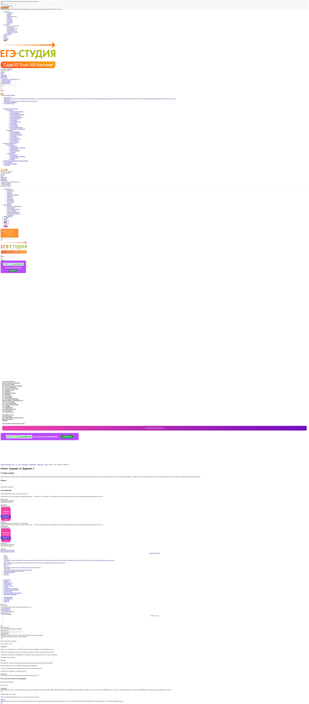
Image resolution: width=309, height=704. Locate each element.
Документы (9, 20)
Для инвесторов (8, 598)
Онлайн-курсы (7, 100)
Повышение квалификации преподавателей (16, 160)
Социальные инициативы (11, 588)
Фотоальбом (10, 21)
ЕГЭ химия (77, 98)
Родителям (6, 574)
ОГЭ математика (118, 98)
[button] (2, 442)
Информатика (25, 101)
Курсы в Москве (10, 29)
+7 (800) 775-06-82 (6, 80)
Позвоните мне (5, 633)
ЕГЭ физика (63, 98)
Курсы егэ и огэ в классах (11, 108)
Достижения (10, 12)
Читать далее (4, 499)
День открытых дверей (9, 98)
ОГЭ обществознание (136, 98)
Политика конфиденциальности (12, 593)
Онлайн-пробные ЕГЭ (12, 30)
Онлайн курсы (11, 153)
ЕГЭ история (83, 98)
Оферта (8, 23)
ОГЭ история (165, 98)
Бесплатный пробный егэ (8, 551)
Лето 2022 (6, 221)
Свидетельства (8, 591)
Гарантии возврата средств (11, 590)
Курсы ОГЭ (10, 130)
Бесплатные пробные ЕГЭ (13, 26)
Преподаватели (7, 34)
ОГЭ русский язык (126, 98)
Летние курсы (10, 27)
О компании (6, 11)
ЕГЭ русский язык (38, 98)
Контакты (9, 14)
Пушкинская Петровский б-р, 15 (10, 79)
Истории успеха (8, 585)
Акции (5, 40)
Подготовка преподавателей (10, 102)
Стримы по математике (12, 32)
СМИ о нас (9, 17)
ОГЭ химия (143, 98)
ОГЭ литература (172, 98)
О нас (5, 225)
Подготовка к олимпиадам (108, 98)
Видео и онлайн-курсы (10, 143)
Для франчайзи (8, 597)
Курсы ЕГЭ (10, 110)
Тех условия (10, 22)
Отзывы (5, 35)
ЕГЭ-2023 (6, 223)
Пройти (3, 699)
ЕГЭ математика (18, 98)
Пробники (6, 39)
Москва (10, 69)
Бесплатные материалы (154, 428)
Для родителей (8, 162)
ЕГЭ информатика (70, 98)
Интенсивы (9, 33)
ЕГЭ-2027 (6, 38)
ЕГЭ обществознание (47, 98)
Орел (2, 73)
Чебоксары (4, 75)
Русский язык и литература (16, 101)
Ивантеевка (4, 76)
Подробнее (59, 9)
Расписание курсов (154, 553)
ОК (1, 702)
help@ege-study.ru (5, 610)
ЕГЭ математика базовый (28, 98)
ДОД (5, 222)
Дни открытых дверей (12, 28)
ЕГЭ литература (56, 98)
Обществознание (15, 150)
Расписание (6, 24)
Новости (9, 15)
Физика (30, 101)
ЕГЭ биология (89, 98)
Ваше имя (3, 630)
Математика (6, 101)
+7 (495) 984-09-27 (6, 82)
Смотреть (3, 522)
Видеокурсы (35, 101)
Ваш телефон (4, 632)
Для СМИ (6, 600)
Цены (5, 36)
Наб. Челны (4, 77)
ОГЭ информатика (157, 98)
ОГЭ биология (149, 98)
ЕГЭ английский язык (97, 98)
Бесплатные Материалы (9, 103)
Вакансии (9, 18)
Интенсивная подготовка (8, 550)
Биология (13, 152)
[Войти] (1, 92)
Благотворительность (12, 16)
